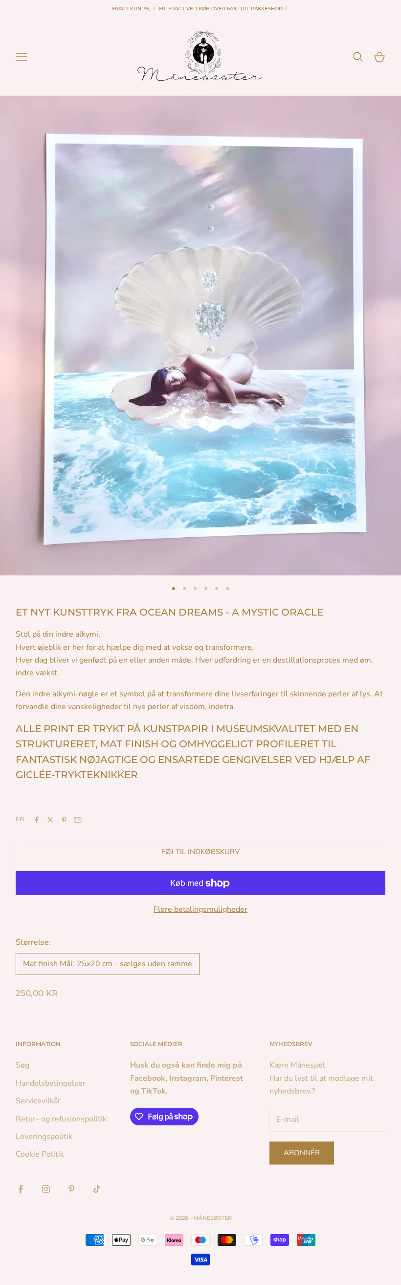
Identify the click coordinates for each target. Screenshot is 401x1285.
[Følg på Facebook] (20, 1189)
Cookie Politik (40, 1154)
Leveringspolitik (44, 1136)
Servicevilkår (38, 1100)
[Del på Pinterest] (64, 820)
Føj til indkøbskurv (200, 852)
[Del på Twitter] (50, 820)
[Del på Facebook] (37, 820)
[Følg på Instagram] (46, 1189)
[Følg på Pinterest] (71, 1189)
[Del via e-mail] (78, 820)
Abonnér (302, 1153)
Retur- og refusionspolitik (61, 1119)
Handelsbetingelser (51, 1083)
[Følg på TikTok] (97, 1189)
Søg (22, 1065)
